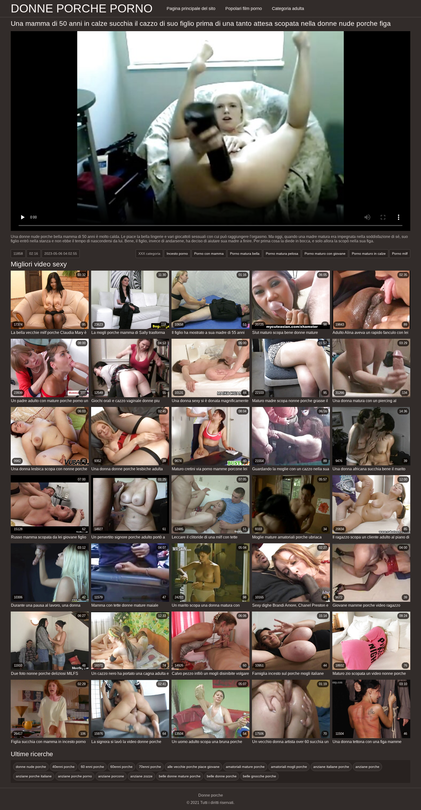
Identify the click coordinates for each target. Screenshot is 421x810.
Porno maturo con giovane (325, 253)
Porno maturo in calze (369, 253)
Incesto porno (177, 253)
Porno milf (400, 253)
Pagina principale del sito (191, 8)
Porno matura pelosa (282, 253)
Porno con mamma (209, 253)
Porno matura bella (244, 253)
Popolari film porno (243, 8)
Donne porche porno (82, 8)
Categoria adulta (288, 8)
